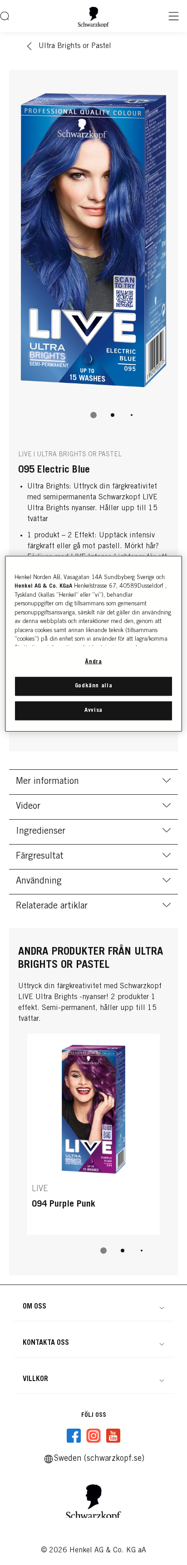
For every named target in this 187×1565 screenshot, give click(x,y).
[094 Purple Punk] (93, 1134)
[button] (93, 1306)
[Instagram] (93, 1436)
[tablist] (93, 415)
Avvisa (93, 711)
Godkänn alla (94, 686)
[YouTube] (113, 1436)
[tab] (93, 415)
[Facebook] (74, 1436)
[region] (93, 643)
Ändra (93, 662)
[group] (93, 255)
